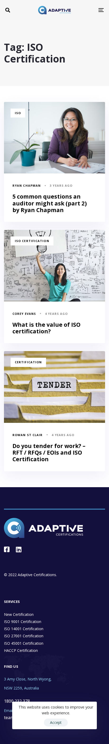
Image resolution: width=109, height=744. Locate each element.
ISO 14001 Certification (23, 628)
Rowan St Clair (27, 435)
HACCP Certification (21, 650)
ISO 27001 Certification (23, 635)
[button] (7, 10)
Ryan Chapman (26, 185)
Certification (28, 362)
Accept (56, 722)
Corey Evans (24, 314)
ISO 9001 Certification (22, 621)
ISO (18, 113)
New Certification (19, 614)
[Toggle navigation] (87, 10)
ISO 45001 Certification (23, 643)
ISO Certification (32, 241)
